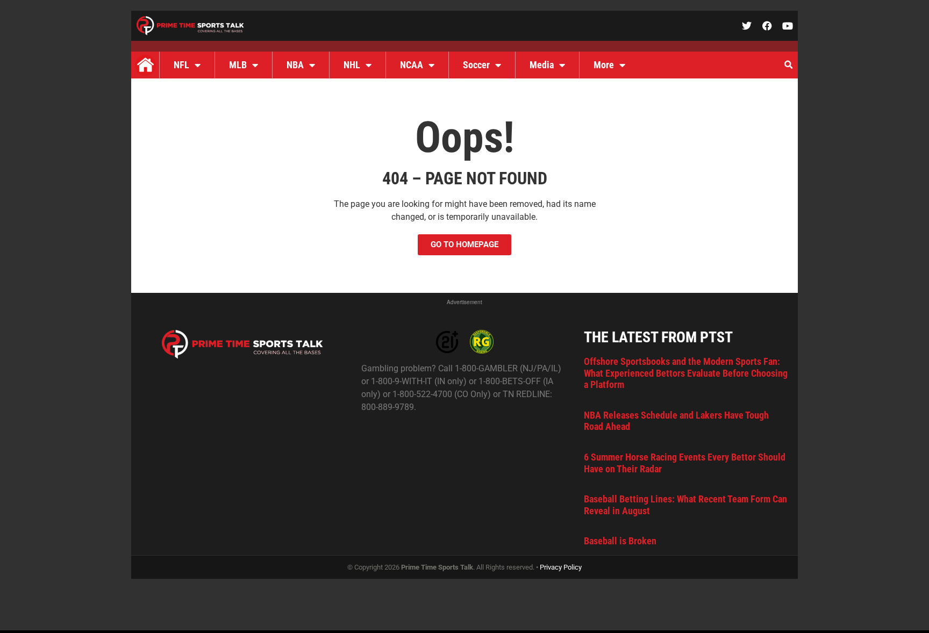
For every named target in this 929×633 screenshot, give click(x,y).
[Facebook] (767, 26)
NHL (352, 64)
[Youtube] (787, 26)
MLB (238, 64)
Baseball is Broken (620, 540)
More (604, 64)
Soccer (476, 64)
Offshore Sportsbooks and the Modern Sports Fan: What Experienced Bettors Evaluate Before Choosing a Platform (686, 373)
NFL (181, 64)
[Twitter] (747, 26)
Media (542, 64)
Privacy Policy (561, 567)
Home (145, 65)
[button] (788, 65)
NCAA (411, 64)
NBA (295, 64)
